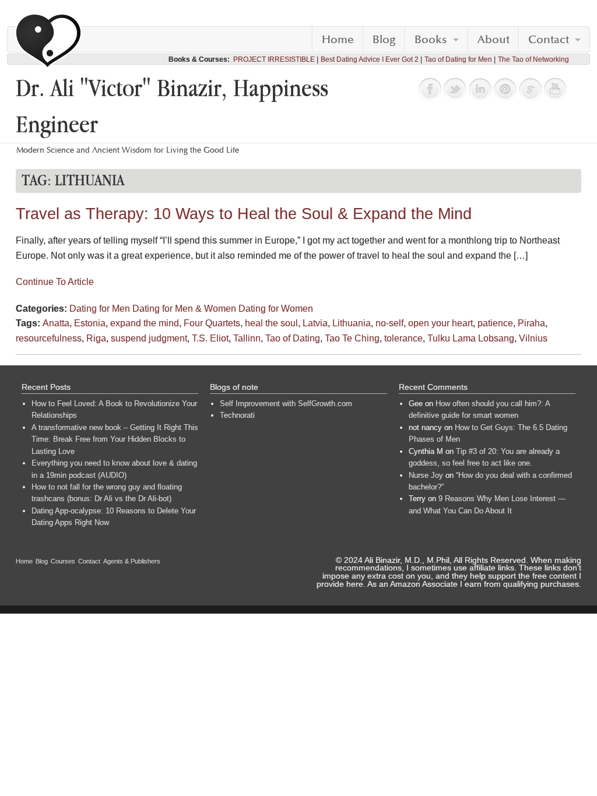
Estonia (90, 323)
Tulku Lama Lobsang (470, 338)
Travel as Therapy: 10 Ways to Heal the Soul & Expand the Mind (244, 214)
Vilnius (533, 338)
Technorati (237, 415)
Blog (384, 40)
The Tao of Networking (533, 59)
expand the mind (144, 323)
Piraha (531, 323)
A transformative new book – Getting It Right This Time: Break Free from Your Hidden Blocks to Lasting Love (114, 439)
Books (431, 40)
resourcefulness (49, 338)
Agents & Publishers (131, 561)
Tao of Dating (292, 338)
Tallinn (247, 338)
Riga (96, 338)
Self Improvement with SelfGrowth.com (286, 403)
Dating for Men (99, 309)
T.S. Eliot (210, 338)
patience (495, 323)
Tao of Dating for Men (458, 59)
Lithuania (351, 323)
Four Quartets (212, 323)
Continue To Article (55, 282)
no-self (389, 323)
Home (338, 40)
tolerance (403, 338)
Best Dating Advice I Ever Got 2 (370, 59)
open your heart (440, 323)
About (493, 40)
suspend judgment (149, 338)
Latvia (315, 323)
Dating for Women (275, 309)
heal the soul (271, 323)
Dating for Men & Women (184, 309)
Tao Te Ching (352, 338)
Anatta (56, 323)
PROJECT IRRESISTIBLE (274, 59)
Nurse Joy (426, 475)
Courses (63, 561)
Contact (548, 40)
